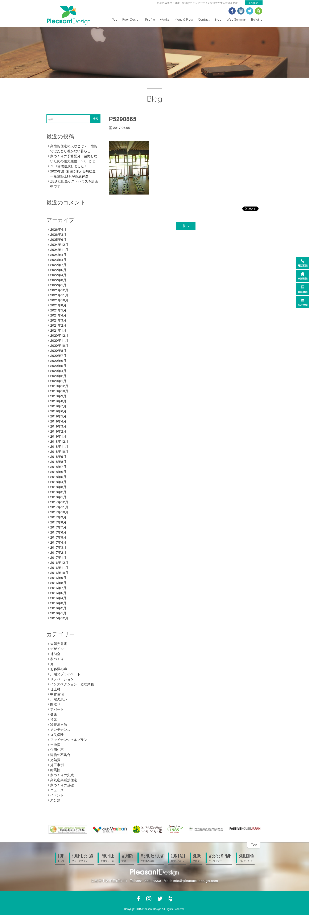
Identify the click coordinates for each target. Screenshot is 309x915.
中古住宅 (57, 694)
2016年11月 (59, 567)
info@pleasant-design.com (195, 880)
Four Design (131, 19)
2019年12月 (59, 385)
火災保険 (57, 734)
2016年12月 (59, 562)
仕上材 (55, 689)
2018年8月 (58, 461)
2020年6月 (58, 360)
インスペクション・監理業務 (72, 684)
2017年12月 (59, 501)
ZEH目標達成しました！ (68, 166)
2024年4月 (58, 254)
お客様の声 (58, 668)
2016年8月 (58, 582)
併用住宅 (57, 749)
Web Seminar (236, 19)
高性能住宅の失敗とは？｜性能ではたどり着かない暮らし (73, 148)
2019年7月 (58, 406)
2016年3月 (58, 602)
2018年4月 (58, 481)
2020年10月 (59, 345)
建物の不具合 (60, 754)
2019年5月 (58, 416)
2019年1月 (58, 436)
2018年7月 (58, 466)
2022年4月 (58, 274)
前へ (185, 225)
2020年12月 (59, 335)
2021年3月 (58, 320)
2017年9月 (58, 517)
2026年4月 (58, 229)
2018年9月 (58, 456)
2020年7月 (58, 355)
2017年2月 (58, 552)
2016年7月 (58, 587)
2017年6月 (58, 532)
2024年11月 (59, 249)
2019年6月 (58, 411)
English (253, 2)
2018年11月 (59, 446)
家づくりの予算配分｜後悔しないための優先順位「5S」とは (73, 158)
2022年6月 (58, 269)
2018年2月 (58, 491)
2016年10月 (59, 572)
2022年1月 (58, 284)
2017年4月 (58, 542)
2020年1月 (58, 380)
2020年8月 (58, 350)
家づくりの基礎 (62, 785)
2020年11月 (59, 340)
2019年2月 (58, 431)
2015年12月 (59, 618)
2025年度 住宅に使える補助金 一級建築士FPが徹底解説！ (73, 174)
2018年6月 (58, 471)
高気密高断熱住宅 (63, 779)
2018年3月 (58, 486)
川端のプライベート (65, 673)
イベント (57, 795)
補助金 (55, 653)
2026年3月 (58, 234)
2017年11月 (59, 507)
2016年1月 (58, 612)
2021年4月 (58, 315)
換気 (53, 719)
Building (257, 19)
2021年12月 (59, 289)
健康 (53, 714)
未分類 (55, 800)
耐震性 (55, 769)
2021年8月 (58, 305)
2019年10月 (59, 390)
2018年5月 (58, 476)
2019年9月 (58, 395)
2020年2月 (58, 375)
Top (114, 19)
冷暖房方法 (58, 724)
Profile (150, 19)
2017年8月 (58, 522)
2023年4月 (58, 259)
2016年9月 (58, 577)
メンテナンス (60, 729)
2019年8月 (58, 401)
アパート (57, 709)
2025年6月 (58, 239)
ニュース (57, 790)
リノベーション (62, 679)
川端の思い (58, 699)
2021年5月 (58, 310)
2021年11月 (59, 295)
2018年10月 (59, 451)
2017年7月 (58, 527)
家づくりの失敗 (62, 774)
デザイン (57, 648)
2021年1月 (58, 330)
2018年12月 (59, 441)
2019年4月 (58, 421)
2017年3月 (58, 547)
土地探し (57, 744)
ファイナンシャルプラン (68, 739)
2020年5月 (58, 365)
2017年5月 (58, 537)
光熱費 (55, 759)
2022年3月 (58, 279)
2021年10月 (59, 300)
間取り (55, 704)
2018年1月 (58, 496)
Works (165, 19)
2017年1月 (58, 557)
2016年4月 (58, 597)
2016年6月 (58, 592)
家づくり (57, 658)
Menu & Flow (184, 19)
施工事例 (57, 764)
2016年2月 (58, 607)
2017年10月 (59, 512)
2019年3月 (58, 426)
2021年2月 (58, 325)
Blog (218, 19)
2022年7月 (58, 264)
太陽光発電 (58, 643)
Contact (204, 19)
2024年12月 (59, 244)
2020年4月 (58, 370)
